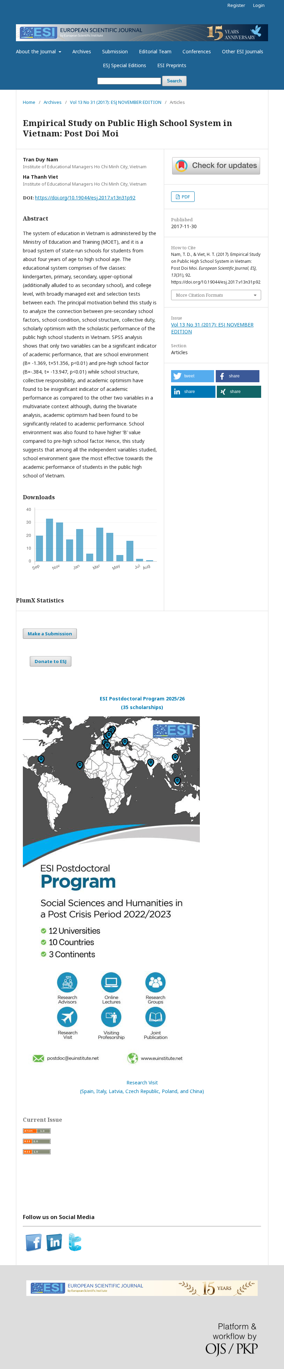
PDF (185, 197)
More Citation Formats (199, 295)
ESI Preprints (171, 65)
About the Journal (36, 51)
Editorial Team (155, 51)
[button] (192, 376)
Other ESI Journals (242, 51)
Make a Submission (50, 633)
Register (236, 5)
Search (174, 80)
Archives (81, 51)
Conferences (197, 51)
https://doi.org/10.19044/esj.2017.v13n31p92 (85, 197)
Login (259, 5)
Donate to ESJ (50, 661)
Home (29, 102)
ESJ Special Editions (124, 65)
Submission (115, 51)
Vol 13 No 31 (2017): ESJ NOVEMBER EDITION (115, 102)
